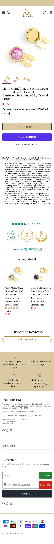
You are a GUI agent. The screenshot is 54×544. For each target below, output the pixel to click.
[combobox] (7, 484)
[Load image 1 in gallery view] (27, 46)
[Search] (10, 12)
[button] (11, 308)
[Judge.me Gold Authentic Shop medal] (27, 236)
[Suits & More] (27, 12)
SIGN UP (45, 475)
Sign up (27, 493)
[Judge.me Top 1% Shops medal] (41, 236)
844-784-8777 (22, 408)
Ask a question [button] (27, 339)
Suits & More (16, 533)
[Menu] (3, 12)
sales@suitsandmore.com (23, 412)
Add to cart (27, 126)
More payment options (27, 144)
